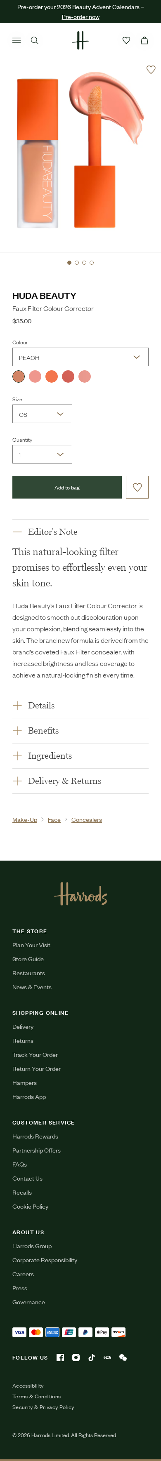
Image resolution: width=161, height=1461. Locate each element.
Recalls (22, 1192)
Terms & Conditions (36, 1396)
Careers (23, 1273)
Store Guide (28, 958)
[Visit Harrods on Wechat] (123, 1357)
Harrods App (29, 1096)
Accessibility (28, 1385)
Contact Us (27, 1178)
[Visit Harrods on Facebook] (60, 1357)
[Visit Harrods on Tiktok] (91, 1357)
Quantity (22, 439)
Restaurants (28, 972)
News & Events (32, 986)
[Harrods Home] (80, 40)
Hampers (24, 1082)
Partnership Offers (36, 1150)
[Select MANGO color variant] (51, 376)
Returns (22, 1040)
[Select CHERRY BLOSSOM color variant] (84, 376)
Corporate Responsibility (44, 1259)
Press (19, 1287)
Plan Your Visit (31, 944)
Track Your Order (35, 1054)
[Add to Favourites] (151, 70)
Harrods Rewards (35, 1136)
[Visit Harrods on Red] (107, 1357)
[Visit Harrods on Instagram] (76, 1357)
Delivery (22, 1026)
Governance (28, 1301)
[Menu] (16, 40)
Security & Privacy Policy (43, 1407)
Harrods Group (32, 1245)
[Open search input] (35, 40)
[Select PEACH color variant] (18, 376)
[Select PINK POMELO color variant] (35, 376)
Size (17, 398)
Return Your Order (36, 1068)
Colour (20, 342)
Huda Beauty (44, 295)
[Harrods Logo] (80, 893)
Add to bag (67, 487)
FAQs (19, 1164)
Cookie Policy (30, 1206)
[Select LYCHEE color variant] (68, 376)
